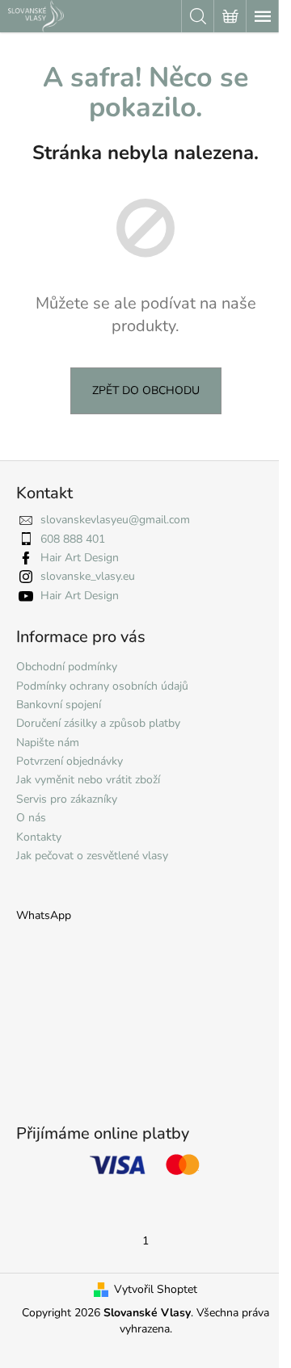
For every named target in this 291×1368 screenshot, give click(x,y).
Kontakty (38, 837)
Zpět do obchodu (146, 390)
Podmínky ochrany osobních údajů (102, 686)
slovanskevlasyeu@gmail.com (115, 519)
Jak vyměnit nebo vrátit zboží (88, 779)
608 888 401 (72, 539)
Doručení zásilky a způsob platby (98, 723)
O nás (31, 817)
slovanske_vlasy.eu (87, 576)
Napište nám (47, 742)
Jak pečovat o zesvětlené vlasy (92, 855)
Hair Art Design (79, 557)
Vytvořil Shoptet (155, 1289)
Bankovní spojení (58, 704)
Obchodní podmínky (66, 666)
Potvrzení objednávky (69, 761)
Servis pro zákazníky (66, 799)
